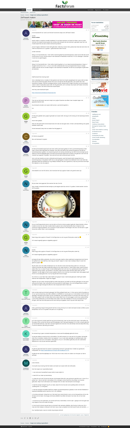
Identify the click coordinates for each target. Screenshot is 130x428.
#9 (88, 234)
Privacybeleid (95, 143)
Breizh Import (95, 120)
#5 (88, 146)
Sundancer (95, 133)
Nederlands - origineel (27, 426)
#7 (88, 180)
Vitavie (94, 118)
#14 (88, 330)
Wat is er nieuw (38, 10)
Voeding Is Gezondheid (98, 124)
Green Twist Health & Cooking (100, 129)
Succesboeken (95, 139)
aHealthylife (95, 116)
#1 (88, 30)
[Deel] (86, 30)
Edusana (94, 141)
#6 (88, 168)
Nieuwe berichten (25, 12)
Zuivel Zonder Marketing (98, 137)
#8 (88, 221)
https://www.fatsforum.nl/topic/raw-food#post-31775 (55, 350)
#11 (88, 289)
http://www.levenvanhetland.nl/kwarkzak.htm (44, 92)
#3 (88, 113)
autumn (23, 19)
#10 (88, 247)
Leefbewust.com (96, 114)
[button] (43, 9)
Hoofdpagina (104, 426)
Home (23, 10)
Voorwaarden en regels (84, 426)
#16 (88, 360)
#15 (88, 346)
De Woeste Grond (96, 131)
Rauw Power (95, 122)
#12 (88, 305)
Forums (29, 10)
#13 (88, 318)
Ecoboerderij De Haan (97, 135)
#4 (88, 133)
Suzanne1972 (105, 30)
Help (99, 426)
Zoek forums (32, 12)
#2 (88, 97)
